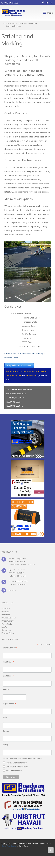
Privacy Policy (7, 633)
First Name (8, 662)
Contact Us (6, 630)
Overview (5, 608)
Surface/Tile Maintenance (17, 767)
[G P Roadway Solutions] (23, 790)
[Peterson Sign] (23, 806)
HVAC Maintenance (14, 770)
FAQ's (4, 627)
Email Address (10, 647)
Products (5, 611)
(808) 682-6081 (11, 2)
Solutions (13, 23)
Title (5, 717)
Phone (6, 689)
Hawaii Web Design (8, 846)
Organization (9, 703)
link (23, 375)
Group (5, 745)
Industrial (5, 615)
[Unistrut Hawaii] (23, 823)
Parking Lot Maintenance (16, 763)
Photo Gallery (7, 621)
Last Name (8, 676)
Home (5, 23)
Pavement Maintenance (28, 23)
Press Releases (8, 618)
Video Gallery (7, 624)
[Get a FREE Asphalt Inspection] (19, 365)
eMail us (12, 590)
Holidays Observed (17, 576)
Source (6, 731)
